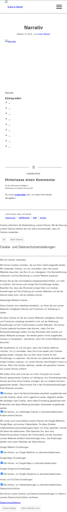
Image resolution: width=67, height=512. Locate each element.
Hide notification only (30, 508)
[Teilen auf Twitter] (10, 107)
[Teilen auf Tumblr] (10, 129)
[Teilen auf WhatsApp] (10, 113)
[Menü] (57, 6)
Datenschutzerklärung (10, 502)
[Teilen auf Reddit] (10, 140)
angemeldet (20, 194)
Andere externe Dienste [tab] (11, 415)
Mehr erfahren (17, 239)
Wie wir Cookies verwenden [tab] (13, 259)
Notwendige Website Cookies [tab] (13, 300)
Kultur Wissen (44, 34)
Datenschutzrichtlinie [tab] (10, 488)
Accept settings (9, 508)
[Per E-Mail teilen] (10, 146)
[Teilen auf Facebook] (10, 102)
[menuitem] (10, 217)
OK (4, 239)
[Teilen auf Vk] (10, 135)
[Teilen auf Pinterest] (10, 118)
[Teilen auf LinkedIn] (10, 124)
